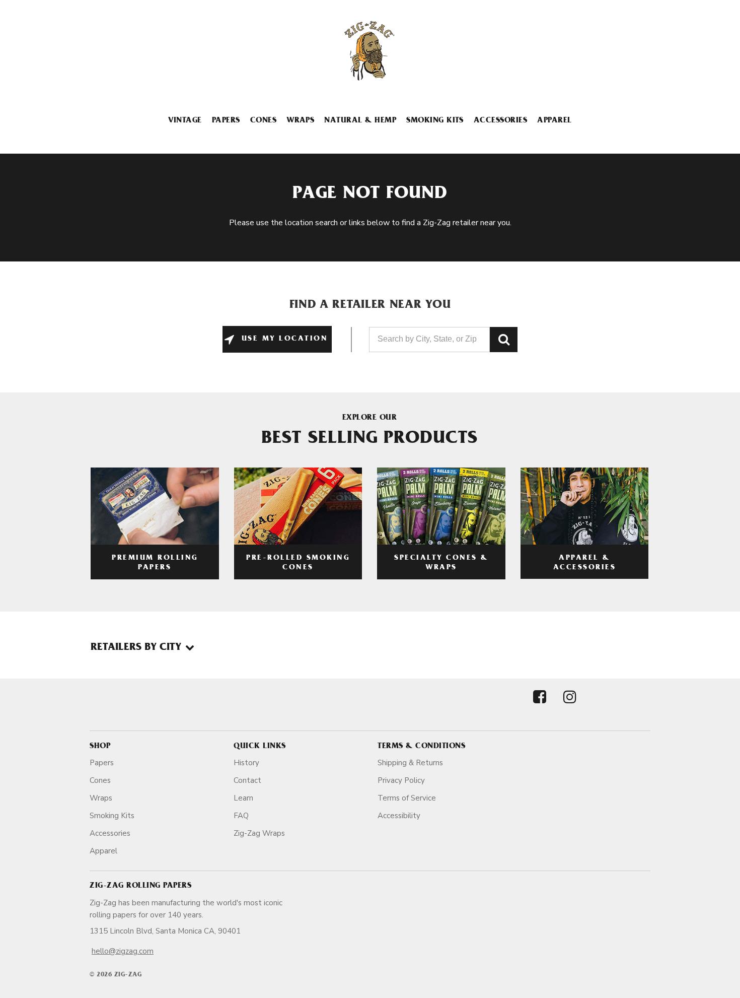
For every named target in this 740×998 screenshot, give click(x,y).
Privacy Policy (401, 780)
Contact (247, 780)
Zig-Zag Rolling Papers (140, 886)
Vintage (184, 121)
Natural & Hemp (360, 121)
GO (503, 339)
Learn (243, 798)
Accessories (500, 121)
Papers (226, 121)
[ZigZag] (370, 51)
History (246, 763)
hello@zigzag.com (123, 951)
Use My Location (283, 339)
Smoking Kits (435, 121)
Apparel (554, 121)
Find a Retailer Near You (370, 306)
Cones (263, 121)
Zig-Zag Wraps (259, 833)
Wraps (300, 121)
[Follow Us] (540, 705)
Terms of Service (407, 798)
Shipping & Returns (410, 763)
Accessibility (399, 816)
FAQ (241, 816)
